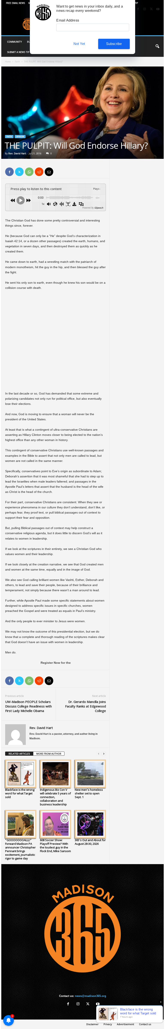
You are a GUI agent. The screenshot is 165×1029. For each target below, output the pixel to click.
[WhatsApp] (29, 171)
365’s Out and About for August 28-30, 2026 (90, 842)
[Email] (49, 171)
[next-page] (104, 754)
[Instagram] (144, 9)
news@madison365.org (90, 996)
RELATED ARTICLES (19, 753)
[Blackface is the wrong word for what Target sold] (21, 773)
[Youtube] (157, 9)
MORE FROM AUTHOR (48, 753)
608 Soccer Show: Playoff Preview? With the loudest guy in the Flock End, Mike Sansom (55, 845)
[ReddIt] (39, 171)
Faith (17, 61)
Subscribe (114, 44)
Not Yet (79, 44)
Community (14, 41)
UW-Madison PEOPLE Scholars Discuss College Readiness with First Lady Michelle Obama (28, 706)
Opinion (20, 136)
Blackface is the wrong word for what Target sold (19, 793)
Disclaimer (92, 1024)
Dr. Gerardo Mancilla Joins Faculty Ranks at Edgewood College (85, 706)
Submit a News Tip (18, 52)
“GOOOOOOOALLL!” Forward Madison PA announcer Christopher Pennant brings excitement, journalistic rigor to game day (20, 849)
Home (8, 61)
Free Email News (15, 3)
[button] (157, 46)
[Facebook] (138, 9)
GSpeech (98, 208)
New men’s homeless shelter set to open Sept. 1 (89, 793)
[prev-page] (98, 754)
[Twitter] (151, 9)
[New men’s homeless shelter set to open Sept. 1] (90, 773)
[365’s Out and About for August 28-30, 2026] (90, 824)
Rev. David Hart (17, 153)
